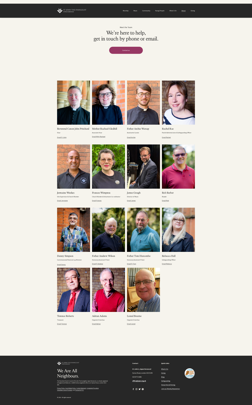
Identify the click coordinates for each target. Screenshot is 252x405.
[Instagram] (136, 389)
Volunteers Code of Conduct (64, 390)
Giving (193, 11)
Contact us (126, 50)
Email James (131, 201)
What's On (173, 11)
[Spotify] (143, 389)
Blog (162, 377)
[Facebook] (133, 389)
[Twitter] (140, 389)
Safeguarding (165, 381)
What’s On (164, 369)
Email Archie (131, 137)
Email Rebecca (167, 264)
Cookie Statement (81, 388)
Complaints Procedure (93, 388)
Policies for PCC (79, 390)
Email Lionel (131, 324)
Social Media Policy (70, 388)
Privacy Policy (61, 388)
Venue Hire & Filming (168, 385)
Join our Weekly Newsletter (170, 389)
